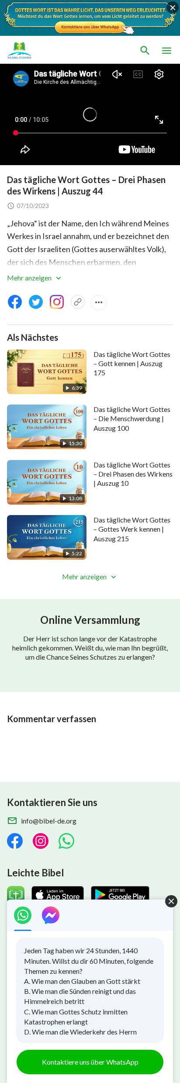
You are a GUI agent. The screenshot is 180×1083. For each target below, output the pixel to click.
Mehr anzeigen (30, 277)
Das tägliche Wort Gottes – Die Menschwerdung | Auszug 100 (131, 418)
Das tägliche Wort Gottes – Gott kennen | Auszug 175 (131, 363)
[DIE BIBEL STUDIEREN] (48, 50)
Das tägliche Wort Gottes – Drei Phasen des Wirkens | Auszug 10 (133, 474)
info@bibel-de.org (48, 821)
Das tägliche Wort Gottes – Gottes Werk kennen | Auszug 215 (131, 529)
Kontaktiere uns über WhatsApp (90, 1062)
